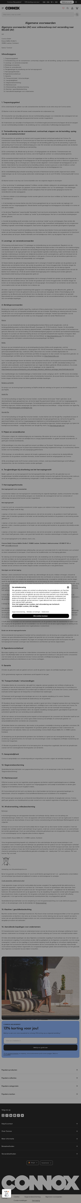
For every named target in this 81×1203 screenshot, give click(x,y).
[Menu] (10, 1190)
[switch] (7, 1195)
